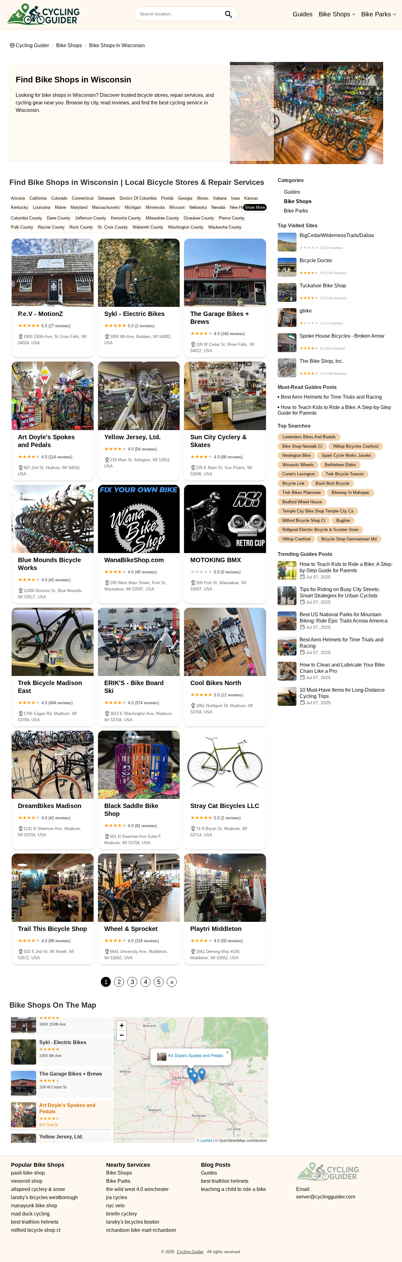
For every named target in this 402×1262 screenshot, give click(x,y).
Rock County (81, 227)
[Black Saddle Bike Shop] (139, 765)
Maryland (79, 207)
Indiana (219, 198)
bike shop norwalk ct (302, 446)
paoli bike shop (28, 1173)
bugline (343, 520)
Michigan (133, 207)
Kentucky (19, 207)
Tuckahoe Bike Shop (323, 291)
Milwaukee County (162, 218)
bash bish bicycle (332, 483)
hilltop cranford (296, 539)
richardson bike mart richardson (141, 1230)
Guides (302, 14)
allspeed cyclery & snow (38, 1189)
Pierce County (232, 218)
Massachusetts (106, 207)
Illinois (203, 198)
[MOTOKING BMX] (225, 519)
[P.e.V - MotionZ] (53, 273)
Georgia (185, 198)
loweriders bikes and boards (309, 437)
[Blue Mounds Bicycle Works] (53, 519)
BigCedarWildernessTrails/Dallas (337, 241)
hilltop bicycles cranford (355, 446)
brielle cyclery (121, 1213)
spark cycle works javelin (346, 455)
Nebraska (198, 207)
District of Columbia (138, 198)
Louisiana (41, 207)
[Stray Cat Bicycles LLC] (225, 765)
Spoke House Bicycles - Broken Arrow (342, 341)
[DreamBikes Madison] (53, 765)
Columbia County (26, 218)
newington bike (296, 455)
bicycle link (293, 483)
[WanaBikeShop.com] (139, 519)
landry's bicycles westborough (44, 1197)
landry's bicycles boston (132, 1222)
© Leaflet (204, 1140)
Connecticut (83, 198)
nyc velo (115, 1205)
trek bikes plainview (301, 492)
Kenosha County (126, 218)
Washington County (186, 227)
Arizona (18, 198)
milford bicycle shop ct (303, 520)
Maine (60, 207)
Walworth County (148, 227)
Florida (167, 198)
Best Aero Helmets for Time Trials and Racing (331, 397)
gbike (321, 316)
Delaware (106, 198)
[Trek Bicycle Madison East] (53, 642)
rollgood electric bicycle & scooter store (320, 529)
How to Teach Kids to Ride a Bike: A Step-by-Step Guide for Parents (334, 410)
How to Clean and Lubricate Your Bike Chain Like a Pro (342, 671)
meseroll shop (26, 1181)
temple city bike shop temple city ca (317, 511)
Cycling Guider (32, 45)
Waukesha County (225, 227)
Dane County (58, 218)
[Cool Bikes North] (225, 642)
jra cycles (116, 1197)
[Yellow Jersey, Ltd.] (139, 396)
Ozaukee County (199, 218)
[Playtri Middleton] (225, 888)
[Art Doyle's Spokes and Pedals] (53, 396)
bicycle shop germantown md (349, 539)
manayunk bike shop (34, 1205)
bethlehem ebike (340, 464)
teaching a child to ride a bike (233, 1189)
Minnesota (155, 207)
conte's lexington (298, 474)
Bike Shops (334, 14)
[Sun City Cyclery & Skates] (225, 396)
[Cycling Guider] (43, 14)
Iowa (235, 198)
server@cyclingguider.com (325, 1196)
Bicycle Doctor (323, 266)
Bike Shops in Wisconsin (117, 45)
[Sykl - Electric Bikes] (139, 273)
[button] (202, 1074)
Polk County (22, 227)
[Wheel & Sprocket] (139, 888)
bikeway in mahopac (351, 492)
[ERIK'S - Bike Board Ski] (139, 642)
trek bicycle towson (345, 474)
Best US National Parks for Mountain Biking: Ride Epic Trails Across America (344, 621)
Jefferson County (90, 218)
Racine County (51, 227)
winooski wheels (298, 464)
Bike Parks (376, 14)
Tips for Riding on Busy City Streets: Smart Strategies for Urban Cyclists (340, 596)
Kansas (251, 198)
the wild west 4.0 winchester (137, 1189)
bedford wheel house (302, 502)
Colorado (59, 198)
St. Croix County (113, 227)
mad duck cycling (30, 1213)
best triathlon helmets (34, 1222)
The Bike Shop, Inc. (323, 366)
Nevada (218, 207)
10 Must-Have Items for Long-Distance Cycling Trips (342, 696)
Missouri (177, 207)
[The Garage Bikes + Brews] (225, 273)
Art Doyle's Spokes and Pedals (195, 1055)
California (38, 198)
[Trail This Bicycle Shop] (53, 888)
